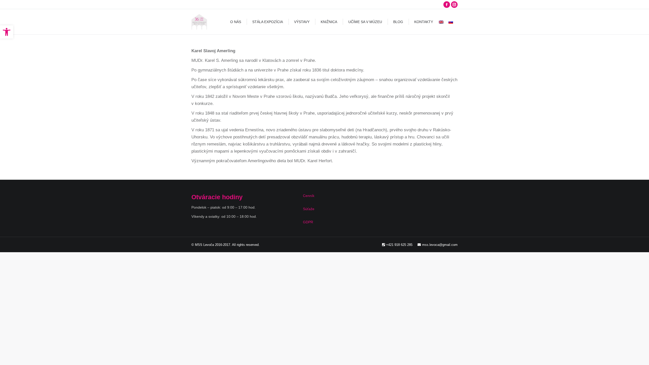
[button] (6, 32)
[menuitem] (235, 22)
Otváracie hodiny (217, 196)
